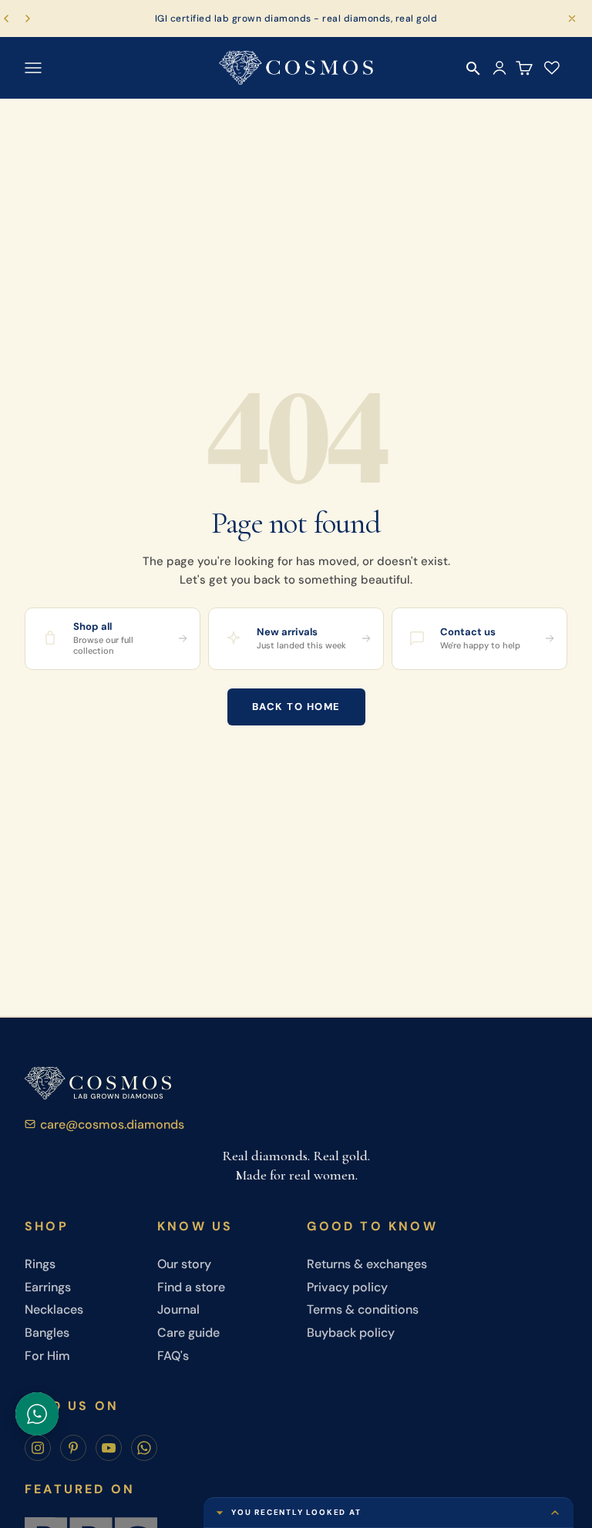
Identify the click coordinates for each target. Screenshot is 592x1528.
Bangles (47, 1332)
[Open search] (473, 69)
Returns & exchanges (367, 1264)
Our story (184, 1264)
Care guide (188, 1332)
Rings (40, 1264)
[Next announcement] (28, 18)
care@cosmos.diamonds (112, 1124)
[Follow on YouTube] (109, 1448)
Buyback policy (351, 1332)
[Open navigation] (33, 67)
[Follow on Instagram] (38, 1448)
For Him (47, 1356)
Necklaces (54, 1309)
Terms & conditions (363, 1309)
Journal (178, 1309)
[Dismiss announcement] (572, 18)
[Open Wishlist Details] (551, 67)
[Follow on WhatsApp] (144, 1448)
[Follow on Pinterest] (73, 1448)
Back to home (296, 706)
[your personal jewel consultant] (37, 1413)
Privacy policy (347, 1287)
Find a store (191, 1287)
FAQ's (173, 1356)
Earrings (48, 1287)
